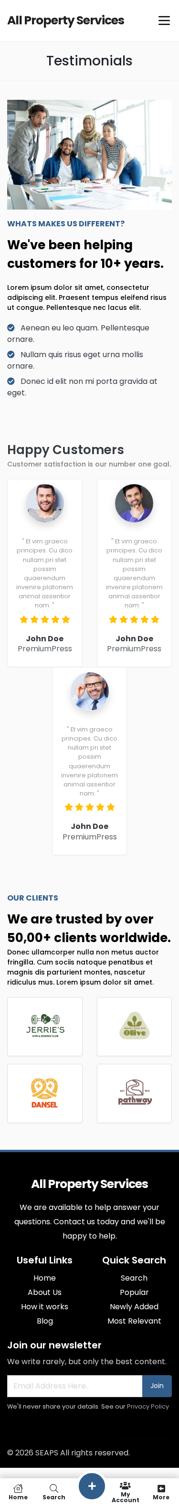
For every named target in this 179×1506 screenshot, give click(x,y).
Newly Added (134, 1306)
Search (134, 1278)
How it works (44, 1306)
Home (44, 1278)
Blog (45, 1320)
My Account (125, 1496)
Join (157, 1385)
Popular (134, 1292)
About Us (45, 1292)
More (161, 1496)
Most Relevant (134, 1320)
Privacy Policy (148, 1406)
